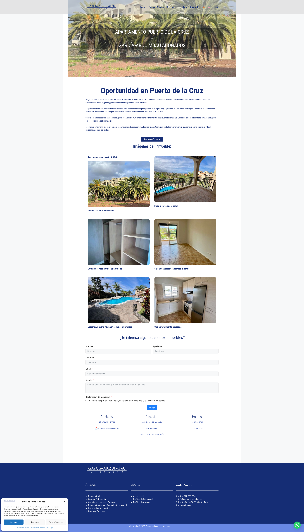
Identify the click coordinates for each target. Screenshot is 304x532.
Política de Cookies (22, 528)
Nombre (89, 346)
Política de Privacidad (37, 528)
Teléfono (90, 357)
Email (88, 369)
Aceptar (13, 522)
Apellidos (157, 346)
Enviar (152, 408)
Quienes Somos (156, 7)
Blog (185, 7)
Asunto (89, 380)
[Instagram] (216, 7)
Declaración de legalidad (98, 397)
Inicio (142, 7)
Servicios (171, 7)
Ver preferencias (56, 522)
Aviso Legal (49, 528)
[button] (64, 502)
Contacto (194, 7)
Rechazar (35, 522)
